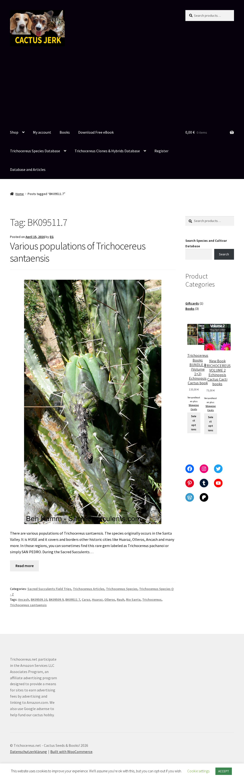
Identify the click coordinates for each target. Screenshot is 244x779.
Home (19, 194)
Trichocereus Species (121, 589)
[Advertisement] (122, 87)
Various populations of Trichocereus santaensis (77, 252)
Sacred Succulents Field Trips (49, 589)
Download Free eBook (96, 132)
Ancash (23, 599)
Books (65, 132)
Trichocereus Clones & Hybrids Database (107, 150)
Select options (193, 423)
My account (42, 132)
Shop (14, 132)
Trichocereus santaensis (28, 605)
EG (52, 237)
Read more (24, 565)
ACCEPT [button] (223, 771)
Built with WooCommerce (71, 751)
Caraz (86, 599)
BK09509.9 (56, 599)
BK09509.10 (39, 599)
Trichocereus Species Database (35, 150)
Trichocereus (152, 599)
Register (161, 150)
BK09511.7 (72, 599)
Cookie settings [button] (198, 771)
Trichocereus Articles (88, 589)
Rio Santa (133, 599)
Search (224, 254)
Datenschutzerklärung (28, 751)
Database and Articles (28, 169)
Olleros (109, 599)
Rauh (120, 599)
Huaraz (97, 599)
